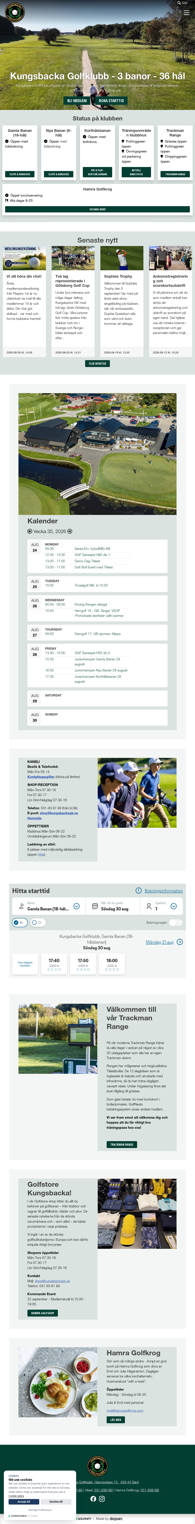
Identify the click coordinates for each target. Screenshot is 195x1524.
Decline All (56, 1501)
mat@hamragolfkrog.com (125, 1411)
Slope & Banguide (20, 174)
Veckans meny (98, 209)
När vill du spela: (112, 903)
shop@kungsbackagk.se (59, 813)
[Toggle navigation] (186, 12)
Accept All (24, 1501)
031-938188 (150, 1490)
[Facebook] (93, 1498)
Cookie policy (16, 1496)
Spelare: (160, 903)
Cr (39, 923)
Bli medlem (77, 100)
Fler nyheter (97, 363)
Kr (21, 923)
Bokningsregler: (157, 923)
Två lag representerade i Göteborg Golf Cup (72, 281)
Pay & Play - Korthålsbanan (97, 172)
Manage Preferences (40, 1510)
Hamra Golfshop (42, 1313)
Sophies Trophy (118, 276)
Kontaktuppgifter (41, 777)
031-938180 (103, 1490)
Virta (41, 854)
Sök (184, 3)
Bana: (31, 903)
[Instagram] (102, 1498)
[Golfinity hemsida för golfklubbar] (82, 1519)
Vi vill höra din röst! (24, 276)
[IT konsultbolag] (116, 1519)
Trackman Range (175, 174)
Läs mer (115, 1420)
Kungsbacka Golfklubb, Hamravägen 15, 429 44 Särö (99, 1482)
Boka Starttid (111, 100)
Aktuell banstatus (136, 172)
